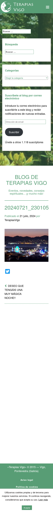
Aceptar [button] (27, 507)
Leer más (43, 499)
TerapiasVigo (12, 220)
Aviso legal (26, 479)
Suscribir (14, 132)
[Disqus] (26, 345)
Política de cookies (27, 486)
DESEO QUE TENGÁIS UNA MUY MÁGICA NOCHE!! (14, 292)
